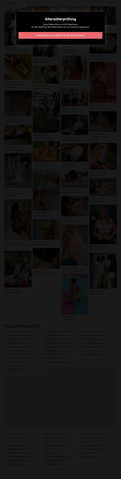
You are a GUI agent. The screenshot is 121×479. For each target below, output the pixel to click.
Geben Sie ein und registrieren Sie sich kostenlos (60, 35)
